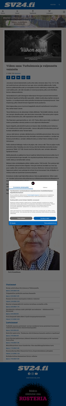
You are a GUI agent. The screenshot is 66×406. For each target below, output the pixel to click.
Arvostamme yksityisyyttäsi (21, 187)
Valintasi (45, 187)
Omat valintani (21, 218)
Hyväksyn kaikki (44, 218)
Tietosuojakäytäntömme (50, 223)
